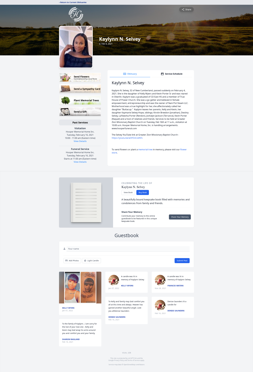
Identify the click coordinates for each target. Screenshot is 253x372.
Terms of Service (134, 360)
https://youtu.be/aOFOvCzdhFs (127, 137)
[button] (80, 287)
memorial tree (145, 149)
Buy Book (143, 192)
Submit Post (182, 260)
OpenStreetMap (129, 364)
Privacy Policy (119, 360)
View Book (128, 192)
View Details (80, 141)
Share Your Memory (180, 217)
